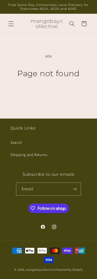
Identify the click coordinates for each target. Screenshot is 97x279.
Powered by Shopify (69, 269)
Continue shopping (48, 92)
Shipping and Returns (29, 154)
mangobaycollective (40, 269)
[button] (11, 24)
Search (16, 142)
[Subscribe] (74, 189)
